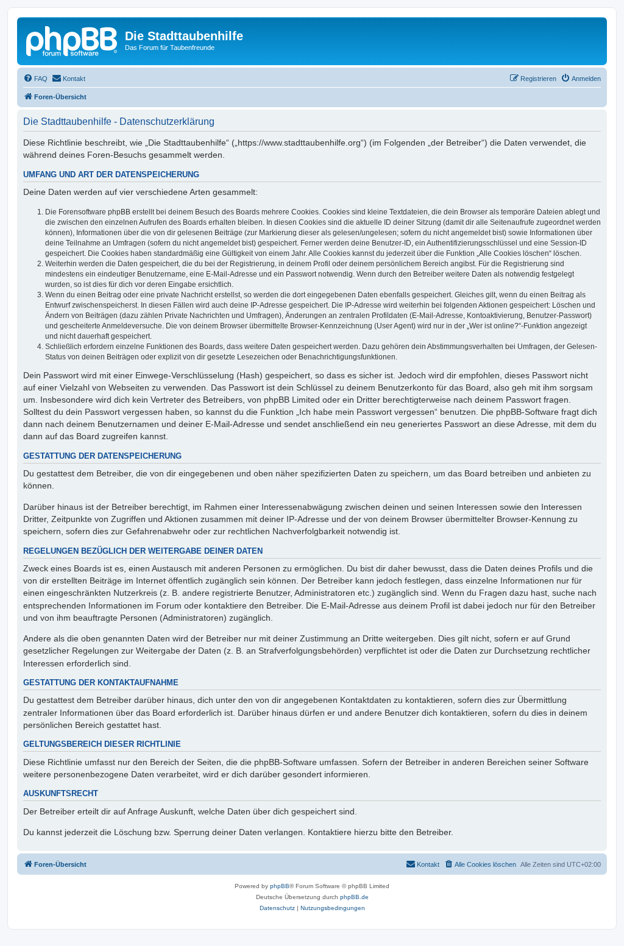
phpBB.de (354, 897)
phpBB (279, 886)
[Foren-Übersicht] (72, 39)
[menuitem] (35, 78)
